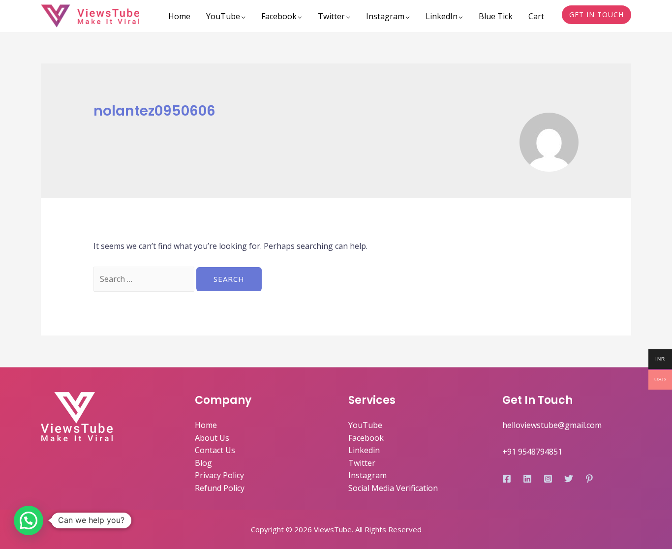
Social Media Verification (393, 488)
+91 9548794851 (532, 451)
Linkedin (364, 450)
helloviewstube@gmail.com (552, 425)
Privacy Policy (219, 475)
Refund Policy (219, 488)
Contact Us (215, 450)
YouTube (223, 16)
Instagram (385, 16)
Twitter (331, 16)
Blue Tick (496, 16)
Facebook (279, 16)
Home (179, 16)
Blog (203, 463)
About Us (212, 437)
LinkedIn (442, 16)
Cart (536, 16)
